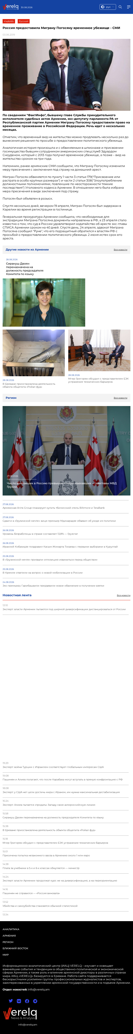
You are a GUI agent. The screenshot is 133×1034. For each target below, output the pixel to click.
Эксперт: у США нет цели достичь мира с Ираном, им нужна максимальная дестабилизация (61, 792)
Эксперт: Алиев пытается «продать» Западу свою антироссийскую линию (49, 804)
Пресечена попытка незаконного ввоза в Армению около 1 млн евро (46, 855)
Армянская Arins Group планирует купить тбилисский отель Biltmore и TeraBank (54, 507)
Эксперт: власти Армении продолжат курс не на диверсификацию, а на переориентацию (60, 880)
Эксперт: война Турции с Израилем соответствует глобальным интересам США (53, 767)
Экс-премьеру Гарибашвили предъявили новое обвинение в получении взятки (53, 585)
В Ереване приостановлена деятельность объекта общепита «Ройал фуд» (49, 830)
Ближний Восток (15, 948)
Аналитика (11, 929)
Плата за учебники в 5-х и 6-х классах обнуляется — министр (41, 868)
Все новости (123, 595)
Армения (9, 935)
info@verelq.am (27, 1024)
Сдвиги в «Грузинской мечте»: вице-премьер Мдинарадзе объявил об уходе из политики (59, 520)
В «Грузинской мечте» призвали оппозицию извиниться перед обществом (50, 559)
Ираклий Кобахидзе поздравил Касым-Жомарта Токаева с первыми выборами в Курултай (60, 546)
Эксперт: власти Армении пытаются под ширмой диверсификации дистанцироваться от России (64, 609)
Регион (8, 942)
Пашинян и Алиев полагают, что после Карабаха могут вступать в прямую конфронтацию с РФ (63, 779)
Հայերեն (9, 21)
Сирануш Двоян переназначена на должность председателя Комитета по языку (53, 817)
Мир (6, 954)
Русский (23, 21)
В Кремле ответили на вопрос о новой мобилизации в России (43, 572)
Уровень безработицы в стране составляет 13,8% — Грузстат (40, 533)
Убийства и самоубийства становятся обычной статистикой (40, 905)
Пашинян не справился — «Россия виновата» (31, 893)
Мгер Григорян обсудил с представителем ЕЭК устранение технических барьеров (55, 842)
